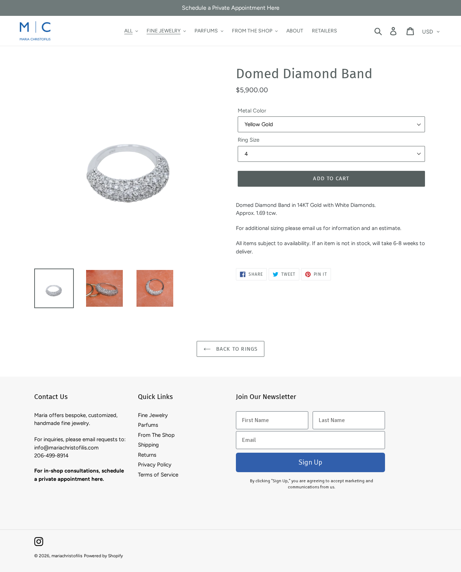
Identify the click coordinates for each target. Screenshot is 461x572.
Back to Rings (236, 349)
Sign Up (310, 462)
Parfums (148, 425)
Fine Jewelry (153, 415)
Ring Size (248, 140)
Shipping (148, 445)
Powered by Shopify (103, 555)
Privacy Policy (154, 464)
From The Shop (156, 435)
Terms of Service (158, 474)
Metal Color (252, 110)
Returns (147, 455)
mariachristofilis (67, 555)
